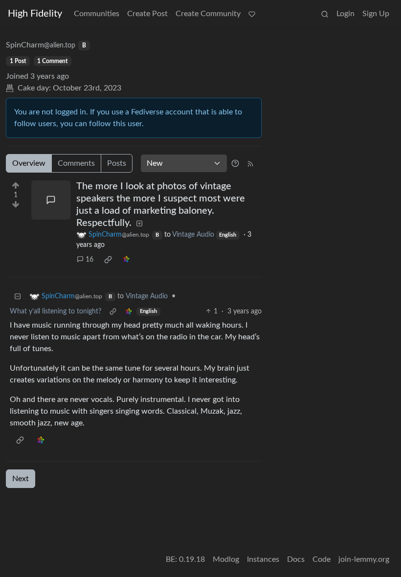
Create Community (208, 14)
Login (345, 14)
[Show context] (113, 311)
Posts (116, 163)
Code (321, 559)
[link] (108, 259)
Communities (96, 14)
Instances (263, 559)
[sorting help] (235, 163)
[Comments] (50, 200)
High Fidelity (35, 14)
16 (89, 259)
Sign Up (375, 14)
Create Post (147, 14)
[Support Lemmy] (252, 13)
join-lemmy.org (363, 559)
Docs (296, 559)
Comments (76, 163)
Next (20, 479)
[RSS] (250, 163)
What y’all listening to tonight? (55, 311)
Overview (28, 163)
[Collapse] (17, 296)
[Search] (325, 13)
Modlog (226, 559)
